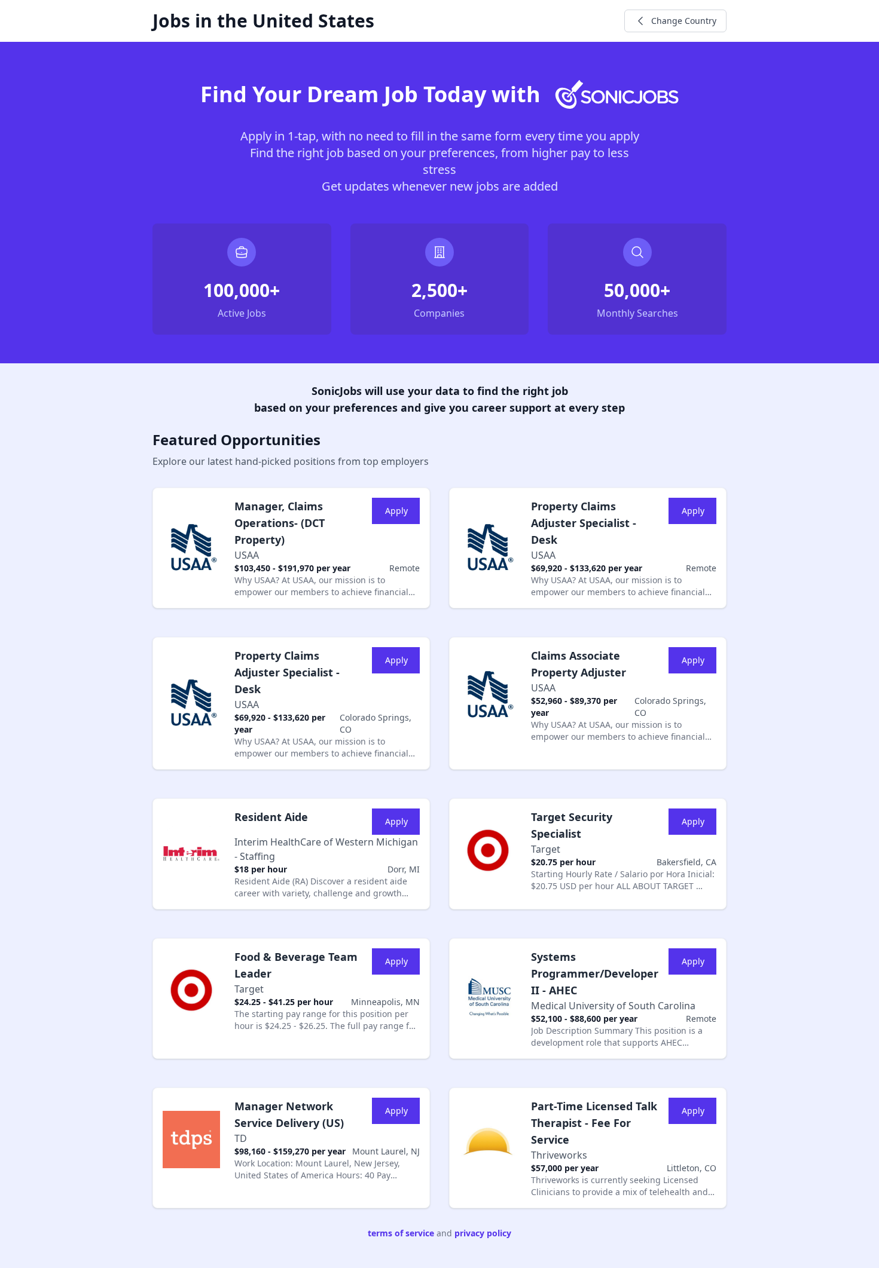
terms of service (401, 1233)
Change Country (683, 20)
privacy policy (482, 1233)
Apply (396, 510)
